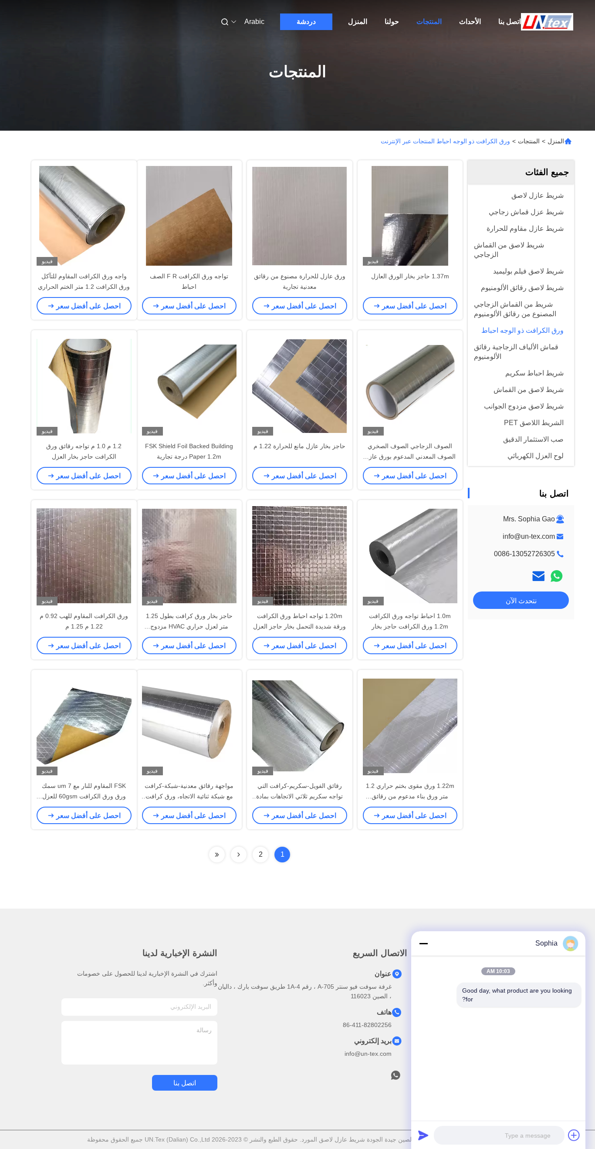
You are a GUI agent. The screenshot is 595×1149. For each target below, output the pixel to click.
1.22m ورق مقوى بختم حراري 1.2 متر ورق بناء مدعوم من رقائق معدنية (410, 796)
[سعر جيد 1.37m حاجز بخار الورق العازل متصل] (410, 216)
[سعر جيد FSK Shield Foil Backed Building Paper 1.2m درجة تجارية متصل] (189, 385)
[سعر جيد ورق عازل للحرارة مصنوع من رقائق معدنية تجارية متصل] (299, 216)
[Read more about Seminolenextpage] (239, 854)
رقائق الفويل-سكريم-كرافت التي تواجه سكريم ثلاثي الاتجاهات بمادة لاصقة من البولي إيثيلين (299, 796)
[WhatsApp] (557, 576)
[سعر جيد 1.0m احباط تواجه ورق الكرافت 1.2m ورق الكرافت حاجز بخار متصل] (410, 555)
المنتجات (429, 21)
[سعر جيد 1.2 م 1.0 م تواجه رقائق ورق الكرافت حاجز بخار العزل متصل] (84, 385)
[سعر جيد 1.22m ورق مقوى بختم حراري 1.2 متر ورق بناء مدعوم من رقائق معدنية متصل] (410, 725)
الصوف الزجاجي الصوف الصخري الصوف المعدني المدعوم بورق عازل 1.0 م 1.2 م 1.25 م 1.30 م (410, 456)
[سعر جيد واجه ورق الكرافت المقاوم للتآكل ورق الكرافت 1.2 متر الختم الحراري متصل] (84, 216)
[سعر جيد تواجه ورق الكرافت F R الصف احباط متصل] (189, 216)
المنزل (357, 21)
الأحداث (470, 21)
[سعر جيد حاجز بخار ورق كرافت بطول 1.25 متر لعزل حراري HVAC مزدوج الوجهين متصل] (189, 555)
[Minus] (423, 943)
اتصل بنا (509, 21)
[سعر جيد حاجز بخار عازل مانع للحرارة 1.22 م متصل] (299, 385)
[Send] (423, 1135)
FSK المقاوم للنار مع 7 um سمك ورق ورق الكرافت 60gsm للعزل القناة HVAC (84, 796)
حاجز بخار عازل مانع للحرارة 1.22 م (299, 446)
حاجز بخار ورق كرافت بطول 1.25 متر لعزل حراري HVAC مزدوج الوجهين (189, 626)
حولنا (392, 21)
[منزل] (547, 22)
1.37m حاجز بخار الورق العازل (410, 276)
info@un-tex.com (529, 536)
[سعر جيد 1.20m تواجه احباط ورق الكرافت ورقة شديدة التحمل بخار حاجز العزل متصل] (299, 555)
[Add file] (574, 1135)
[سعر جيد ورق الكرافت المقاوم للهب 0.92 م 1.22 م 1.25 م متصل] (84, 555)
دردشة (306, 21)
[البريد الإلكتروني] (538, 576)
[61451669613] (395, 1077)
